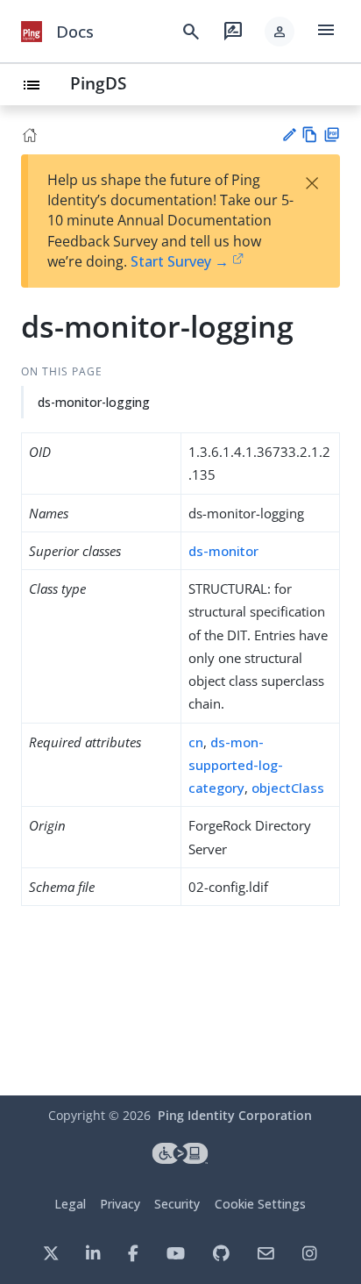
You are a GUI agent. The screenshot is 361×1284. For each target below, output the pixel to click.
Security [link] (177, 1203)
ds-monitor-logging (94, 402)
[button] (279, 31)
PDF (331, 134)
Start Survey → (180, 261)
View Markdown (309, 134)
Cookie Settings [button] (260, 1203)
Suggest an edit (288, 134)
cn (195, 742)
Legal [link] (70, 1203)
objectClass (287, 787)
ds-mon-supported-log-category (235, 765)
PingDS (98, 83)
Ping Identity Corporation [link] (235, 1115)
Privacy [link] (120, 1203)
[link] (31, 31)
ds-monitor (223, 551)
